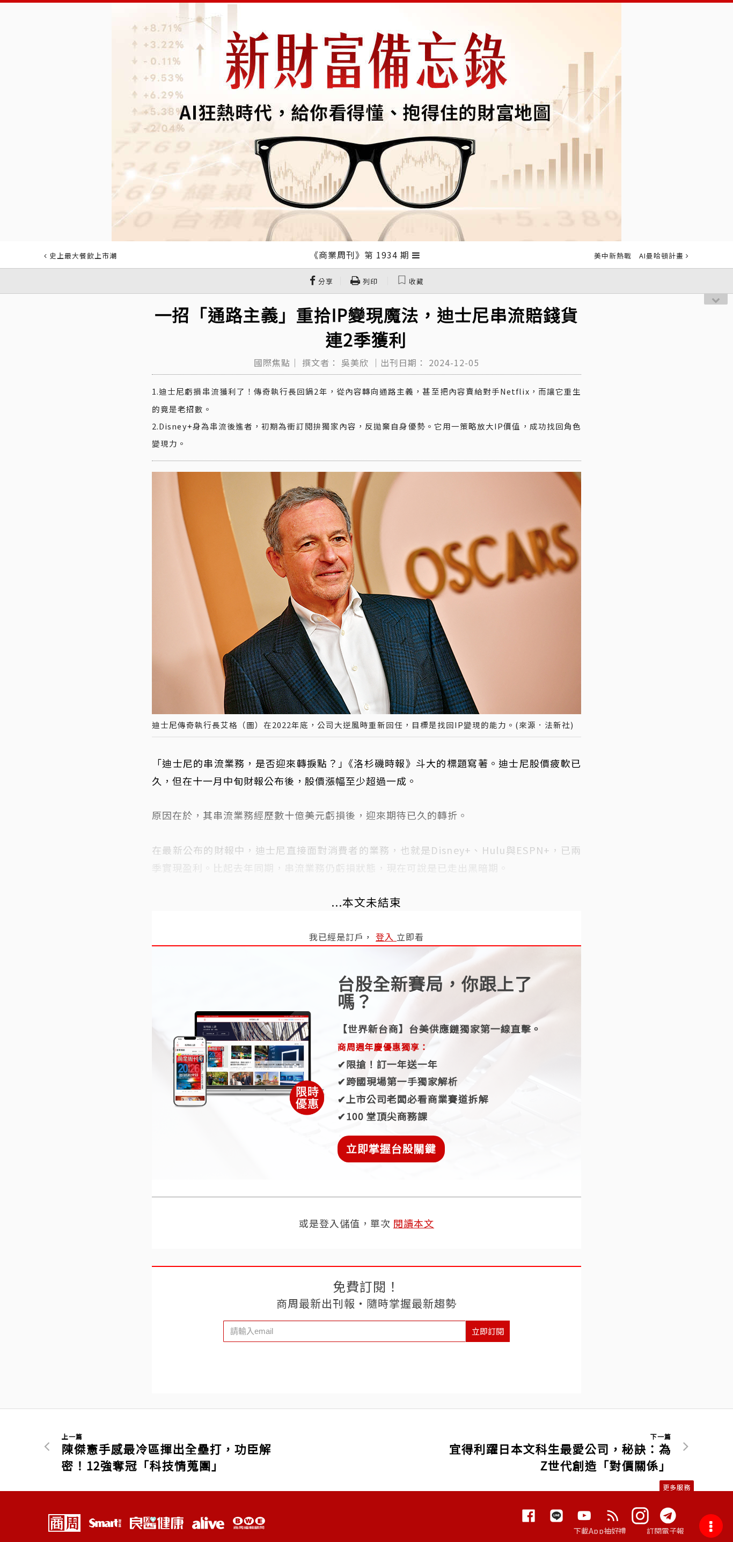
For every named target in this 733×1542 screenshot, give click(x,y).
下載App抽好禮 (600, 1530)
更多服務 (677, 1487)
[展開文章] (416, 254)
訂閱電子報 (666, 1530)
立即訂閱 (488, 1331)
